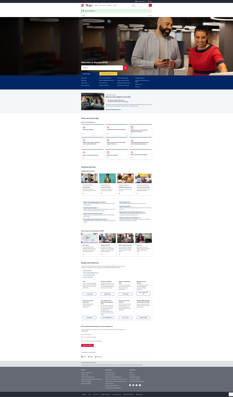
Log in (150, 1)
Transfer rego (84, 82)
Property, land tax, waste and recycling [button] (92, 213)
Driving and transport (110, 374)
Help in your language (86, 381)
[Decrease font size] (149, 15)
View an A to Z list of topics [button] (87, 122)
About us (131, 372)
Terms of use (95, 394)
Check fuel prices (103, 82)
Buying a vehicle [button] (143, 317)
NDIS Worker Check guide (123, 85)
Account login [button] (89, 294)
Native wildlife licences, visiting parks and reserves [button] (95, 219)
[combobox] (140, 5)
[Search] (150, 5)
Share (91, 356)
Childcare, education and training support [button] (129, 217)
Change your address (104, 85)
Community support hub (107, 73)
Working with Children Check (123, 82)
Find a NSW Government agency (136, 381)
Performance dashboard (134, 379)
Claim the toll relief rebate (105, 78)
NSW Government (139, 394)
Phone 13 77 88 (84, 374)
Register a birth (138, 84)
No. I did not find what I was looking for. (93, 341)
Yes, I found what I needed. (90, 337)
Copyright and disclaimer (105, 394)
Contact (83, 369)
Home (96, 5)
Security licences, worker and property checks (115, 381)
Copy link (99, 356)
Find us (115, 5)
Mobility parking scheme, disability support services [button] (131, 212)
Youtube (140, 385)
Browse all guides (87, 270)
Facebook (130, 385)
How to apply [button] (125, 294)
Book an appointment (86, 383)
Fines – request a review (122, 78)
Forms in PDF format (88, 277)
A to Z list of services (110, 372)
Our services (132, 374)
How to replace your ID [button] (143, 293)
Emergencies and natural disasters (113, 387)
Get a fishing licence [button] (107, 317)
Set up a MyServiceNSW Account (90, 272)
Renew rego (84, 78)
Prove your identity (109, 383)
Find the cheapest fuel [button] (124, 202)
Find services (102, 5)
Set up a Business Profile (89, 275)
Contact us (137, 86)
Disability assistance (140, 78)
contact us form (84, 331)
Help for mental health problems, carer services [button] (94, 202)
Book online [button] (89, 317)
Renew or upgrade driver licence (106, 80)
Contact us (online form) (86, 372)
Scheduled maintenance (134, 377)
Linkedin (133, 385)
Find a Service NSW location (87, 377)
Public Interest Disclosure (128, 394)
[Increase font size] (151, 15)
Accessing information (116, 394)
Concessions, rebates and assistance (113, 377)
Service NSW (132, 369)
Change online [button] (107, 294)
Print (84, 356)
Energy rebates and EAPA (123, 80)
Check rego (83, 80)
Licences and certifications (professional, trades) (116, 379)
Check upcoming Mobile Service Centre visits (91, 379)
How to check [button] (125, 317)
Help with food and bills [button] (124, 206)
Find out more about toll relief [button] (113, 109)
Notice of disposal (85, 85)
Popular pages (86, 73)
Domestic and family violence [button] (90, 207)
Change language (140, 1)
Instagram (136, 385)
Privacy (89, 394)
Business (109, 5)
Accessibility (83, 394)
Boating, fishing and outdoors (111, 385)
